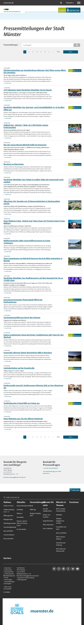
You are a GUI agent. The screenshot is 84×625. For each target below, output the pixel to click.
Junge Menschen (48, 521)
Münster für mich (48, 503)
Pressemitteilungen (11, 45)
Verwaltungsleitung (9, 527)
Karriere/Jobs (8, 579)
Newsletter (20, 517)
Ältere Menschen (48, 524)
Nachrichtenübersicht (22, 506)
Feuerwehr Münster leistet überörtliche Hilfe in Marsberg (28, 352)
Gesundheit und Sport (61, 528)
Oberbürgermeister (9, 523)
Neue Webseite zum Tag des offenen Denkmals (23, 419)
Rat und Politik (8, 531)
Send (31, 506)
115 (17, 474)
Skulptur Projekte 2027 (35, 514)
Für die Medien (21, 529)
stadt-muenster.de (12, 497)
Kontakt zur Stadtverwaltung (26, 577)
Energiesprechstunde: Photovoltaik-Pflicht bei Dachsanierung (23, 301)
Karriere (7, 558)
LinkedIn (54, 569)
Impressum (8, 568)
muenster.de (9, 3)
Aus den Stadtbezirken (47, 510)
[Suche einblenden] (61, 2)
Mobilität (59, 515)
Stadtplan (7, 592)
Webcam (19, 513)
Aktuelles (21, 502)
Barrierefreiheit (8, 538)
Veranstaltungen (35, 502)
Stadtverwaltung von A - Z (9, 511)
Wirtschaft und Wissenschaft (60, 550)
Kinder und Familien (46, 516)
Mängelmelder (8, 519)
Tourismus (74, 502)
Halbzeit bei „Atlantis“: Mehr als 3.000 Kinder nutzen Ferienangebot (26, 126)
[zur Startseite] (69, 10)
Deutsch (69, 3)
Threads (68, 569)
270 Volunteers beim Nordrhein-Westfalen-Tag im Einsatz (28, 90)
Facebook (63, 569)
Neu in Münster (48, 528)
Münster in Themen (61, 503)
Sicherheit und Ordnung (60, 544)
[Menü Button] (78, 3)
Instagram (59, 569)
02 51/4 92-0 (8, 472)
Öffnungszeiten (8, 515)
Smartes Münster (9, 535)
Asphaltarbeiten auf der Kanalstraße (19, 368)
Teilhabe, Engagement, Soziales (60, 521)
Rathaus (7, 502)
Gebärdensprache (10, 576)
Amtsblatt (20, 509)
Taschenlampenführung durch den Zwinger (22, 317)
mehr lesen (8, 83)
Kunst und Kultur (61, 533)
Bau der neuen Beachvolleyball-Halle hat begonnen (25, 145)
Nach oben (76, 490)
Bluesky (73, 569)
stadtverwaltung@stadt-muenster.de (15, 477)
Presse (6, 577)
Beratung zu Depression (14, 164)
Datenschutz (8, 570)
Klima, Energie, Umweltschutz (60, 510)
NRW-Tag (33, 509)
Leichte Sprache (9, 574)
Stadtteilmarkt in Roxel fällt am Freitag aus (22, 403)
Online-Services (8, 506)
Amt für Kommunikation (51, 468)
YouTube (77, 569)
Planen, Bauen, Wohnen (60, 538)
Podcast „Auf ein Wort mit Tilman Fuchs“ (22, 523)
